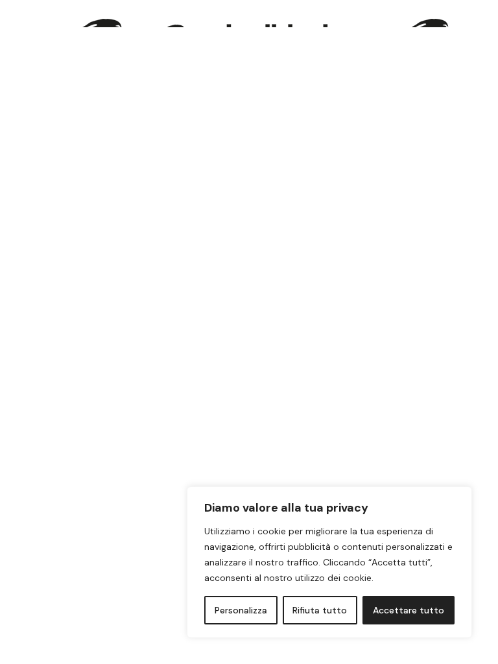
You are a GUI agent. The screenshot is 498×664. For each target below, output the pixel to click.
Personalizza (241, 610)
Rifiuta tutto (319, 610)
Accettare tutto (408, 610)
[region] (329, 562)
